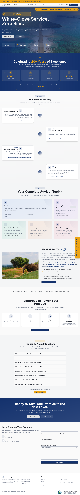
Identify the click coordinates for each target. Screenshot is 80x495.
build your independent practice (55, 266)
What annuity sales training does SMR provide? (26, 379)
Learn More (20, 36)
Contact (42, 481)
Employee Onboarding (45, 485)
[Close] (32, 461)
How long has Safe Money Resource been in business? (28, 384)
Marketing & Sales (47, 4)
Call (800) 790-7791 (40, 392)
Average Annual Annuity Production (48, 445)
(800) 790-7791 (47, 416)
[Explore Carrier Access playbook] (49, 202)
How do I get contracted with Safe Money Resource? (28, 362)
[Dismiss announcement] (78, 1)
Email (2, 471)
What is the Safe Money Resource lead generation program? (30, 375)
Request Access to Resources (40, 329)
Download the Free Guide (9, 491)
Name (2, 466)
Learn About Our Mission (49, 282)
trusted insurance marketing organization (64, 262)
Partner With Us (73, 4)
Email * (42, 433)
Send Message (59, 462)
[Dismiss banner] (77, 9)
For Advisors (38, 4)
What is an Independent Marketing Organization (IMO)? (28, 353)
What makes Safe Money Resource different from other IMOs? (30, 358)
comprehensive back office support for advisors (61, 264)
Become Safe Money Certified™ (71, 491)
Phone (2, 476)
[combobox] (59, 447)
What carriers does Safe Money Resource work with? (28, 366)
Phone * (62, 433)
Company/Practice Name (46, 439)
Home (25, 4)
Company (5, 481)
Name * (42, 428)
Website (4, 486)
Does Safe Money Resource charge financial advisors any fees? (31, 371)
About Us (43, 479)
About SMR (30, 4)
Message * (43, 451)
